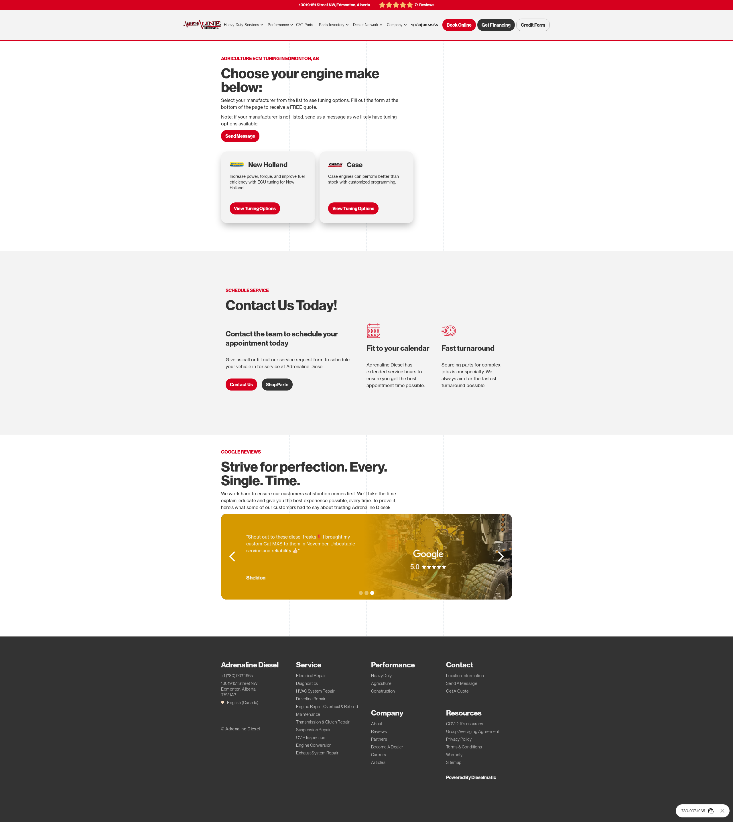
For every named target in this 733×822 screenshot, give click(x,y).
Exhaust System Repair (317, 753)
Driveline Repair (311, 698)
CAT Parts (304, 25)
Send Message (240, 136)
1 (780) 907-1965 (424, 25)
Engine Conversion (314, 745)
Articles (378, 762)
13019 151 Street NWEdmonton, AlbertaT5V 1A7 (239, 689)
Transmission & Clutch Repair (323, 722)
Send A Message (461, 683)
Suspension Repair (313, 729)
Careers (378, 754)
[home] (202, 25)
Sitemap (454, 762)
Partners (379, 739)
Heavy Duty (381, 675)
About (376, 723)
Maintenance (308, 714)
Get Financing (496, 25)
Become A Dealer (387, 747)
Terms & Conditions (464, 747)
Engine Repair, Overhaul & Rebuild (327, 706)
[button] (243, 24)
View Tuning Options (255, 208)
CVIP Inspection (311, 737)
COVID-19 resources (464, 723)
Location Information (465, 675)
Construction (383, 691)
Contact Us (241, 384)
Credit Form (533, 25)
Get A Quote (457, 691)
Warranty (454, 754)
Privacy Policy (459, 739)
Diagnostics (307, 683)
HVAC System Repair (315, 691)
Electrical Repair (311, 675)
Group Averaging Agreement (472, 731)
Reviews (379, 731)
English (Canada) (242, 702)
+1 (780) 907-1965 (237, 675)
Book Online (459, 25)
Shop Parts (277, 384)
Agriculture (381, 683)
